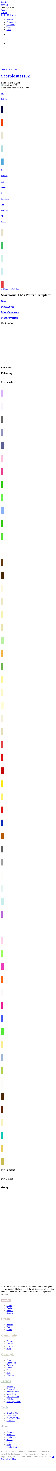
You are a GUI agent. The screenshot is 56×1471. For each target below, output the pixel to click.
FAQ (9, 1444)
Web (8, 1372)
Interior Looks (13, 1392)
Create (4, 12)
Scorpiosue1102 (15, 75)
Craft (9, 1360)
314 (2, 181)
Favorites (4, 210)
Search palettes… (8, 7)
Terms (9, 1442)
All (2, 289)
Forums (10, 1341)
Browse (10, 20)
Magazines (11, 1394)
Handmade (11, 1389)
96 (2, 216)
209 (2, 204)
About (5, 1426)
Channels (11, 24)
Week (13, 289)
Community (12, 22)
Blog (9, 1348)
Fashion (10, 1365)
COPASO (11, 1420)
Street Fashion (13, 1396)
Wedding (10, 1375)
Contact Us (11, 1437)
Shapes (10, 1313)
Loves (3, 222)
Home (9, 1368)
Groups (10, 1344)
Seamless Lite (12, 1413)
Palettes (4, 99)
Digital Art (11, 1363)
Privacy (10, 1439)
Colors (3, 187)
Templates (5, 199)
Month (7, 289)
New (3, 301)
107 (2, 93)
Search (4, 10)
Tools (9, 29)
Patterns (4, 176)
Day (18, 289)
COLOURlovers (8, 15)
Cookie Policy (13, 1447)
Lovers (10, 1346)
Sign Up (4, 5)
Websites (10, 1399)
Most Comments (10, 312)
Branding (11, 1387)
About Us (11, 1434)
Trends (9, 27)
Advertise (11, 1432)
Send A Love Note (9, 69)
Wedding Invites (14, 1401)
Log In (4, 2)
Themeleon (11, 1416)
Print (9, 1370)
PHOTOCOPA (13, 1418)
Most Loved (7, 306)
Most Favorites (9, 317)
